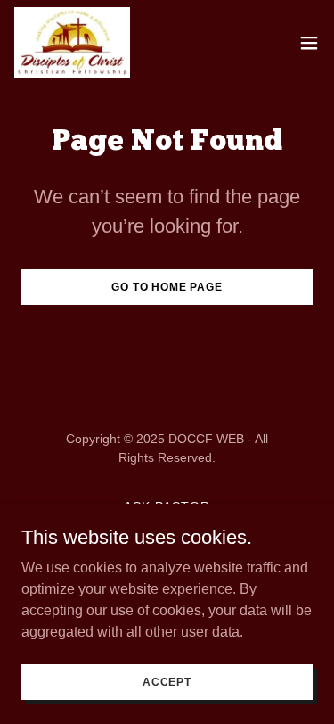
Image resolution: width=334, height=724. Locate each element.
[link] (72, 42)
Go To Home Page (167, 287)
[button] (309, 43)
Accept (167, 681)
